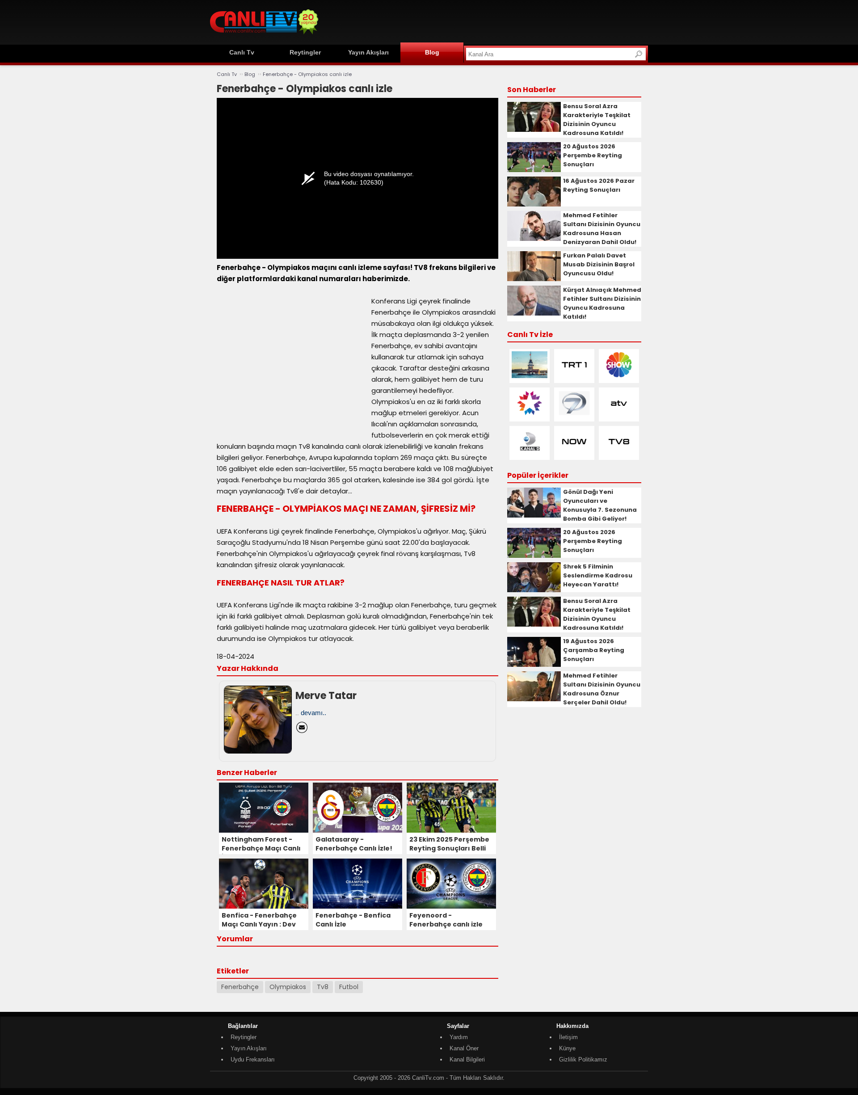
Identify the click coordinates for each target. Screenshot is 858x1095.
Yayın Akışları (368, 52)
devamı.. (313, 712)
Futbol (348, 986)
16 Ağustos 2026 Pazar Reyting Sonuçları (599, 185)
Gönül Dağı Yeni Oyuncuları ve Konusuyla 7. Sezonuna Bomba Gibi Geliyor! (600, 505)
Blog (432, 52)
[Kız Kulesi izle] (529, 376)
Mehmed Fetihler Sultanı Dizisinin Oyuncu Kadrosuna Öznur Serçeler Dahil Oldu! (601, 689)
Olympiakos (287, 986)
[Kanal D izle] (529, 453)
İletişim (568, 1037)
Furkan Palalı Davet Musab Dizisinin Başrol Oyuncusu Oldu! (599, 264)
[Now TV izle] (574, 453)
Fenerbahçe (240, 986)
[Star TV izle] (529, 414)
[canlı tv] (264, 35)
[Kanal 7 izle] (574, 414)
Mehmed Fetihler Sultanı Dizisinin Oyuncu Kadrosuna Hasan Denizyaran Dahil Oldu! (601, 228)
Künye (567, 1048)
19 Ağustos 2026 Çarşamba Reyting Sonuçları (593, 650)
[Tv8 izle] (619, 453)
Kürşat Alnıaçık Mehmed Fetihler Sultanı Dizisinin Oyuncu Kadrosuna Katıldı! (602, 303)
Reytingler (305, 52)
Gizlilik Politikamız (583, 1059)
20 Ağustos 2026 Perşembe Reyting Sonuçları (592, 155)
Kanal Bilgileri (467, 1059)
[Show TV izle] (619, 376)
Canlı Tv (241, 52)
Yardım (459, 1037)
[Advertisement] (485, 21)
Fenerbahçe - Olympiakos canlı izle (307, 74)
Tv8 (322, 986)
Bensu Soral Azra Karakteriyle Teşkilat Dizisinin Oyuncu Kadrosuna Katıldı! (597, 119)
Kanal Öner (464, 1048)
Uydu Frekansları (253, 1059)
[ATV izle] (619, 414)
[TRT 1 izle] (574, 376)
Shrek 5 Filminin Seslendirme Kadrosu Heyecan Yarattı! (597, 575)
